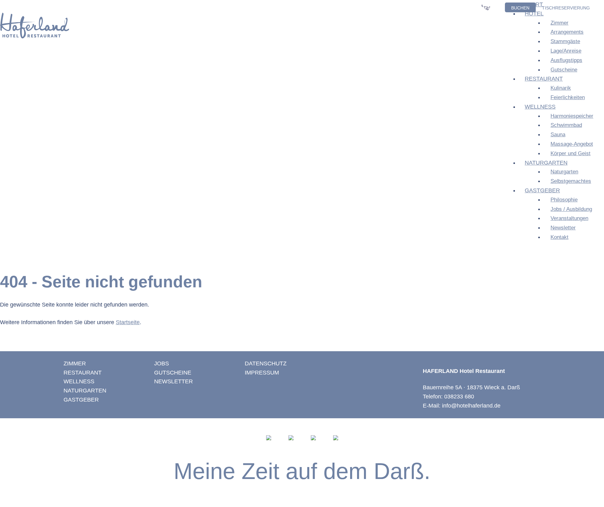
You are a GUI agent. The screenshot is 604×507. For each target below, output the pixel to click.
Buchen (520, 7)
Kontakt (559, 237)
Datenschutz (266, 363)
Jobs (161, 363)
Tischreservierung (566, 7)
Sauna (558, 135)
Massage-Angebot (572, 144)
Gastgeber (542, 190)
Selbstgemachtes (571, 181)
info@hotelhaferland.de (471, 406)
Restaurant (544, 79)
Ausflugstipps (566, 60)
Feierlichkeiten (568, 97)
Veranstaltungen (569, 218)
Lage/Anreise (566, 51)
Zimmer (559, 23)
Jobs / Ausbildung (571, 209)
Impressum (262, 372)
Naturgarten (546, 163)
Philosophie (564, 200)
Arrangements (567, 32)
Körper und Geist (570, 153)
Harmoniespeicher (572, 116)
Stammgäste (565, 41)
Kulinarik (561, 88)
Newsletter (563, 228)
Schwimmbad (566, 125)
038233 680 (459, 396)
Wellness (540, 107)
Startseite (128, 322)
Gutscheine (564, 70)
